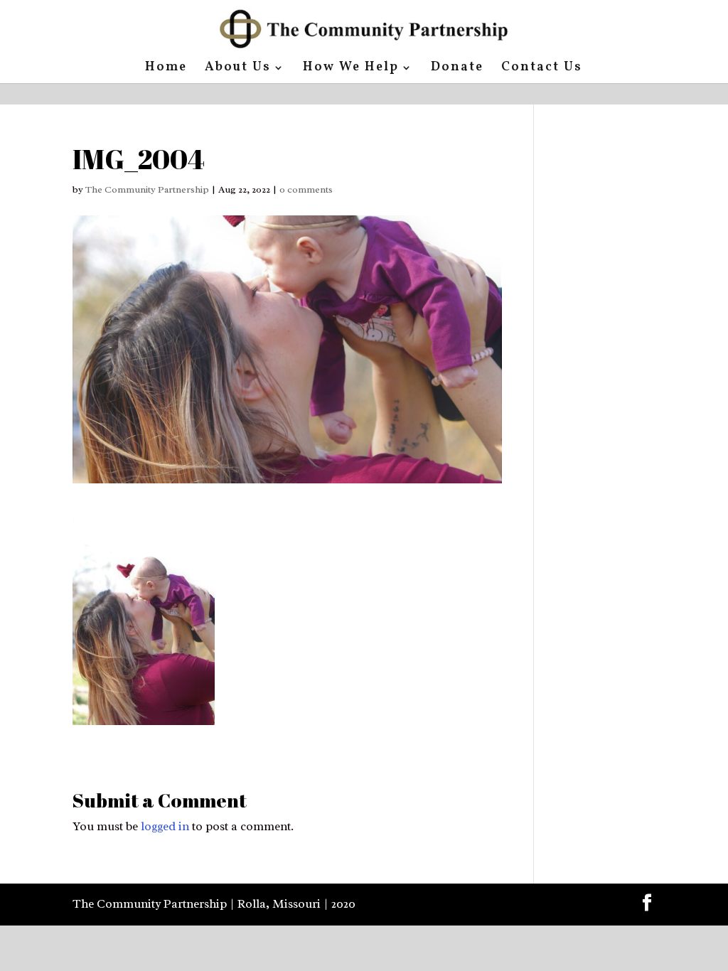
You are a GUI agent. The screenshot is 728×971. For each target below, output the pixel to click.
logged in (165, 826)
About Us (238, 69)
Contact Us (541, 69)
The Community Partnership (147, 189)
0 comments (306, 189)
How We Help (351, 69)
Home (166, 69)
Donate (457, 69)
